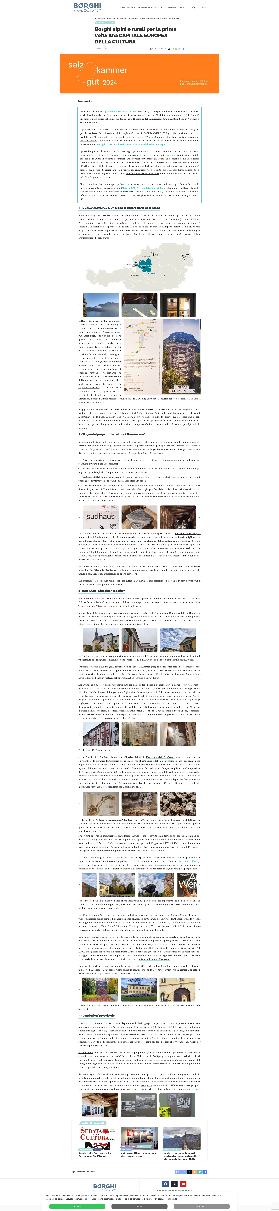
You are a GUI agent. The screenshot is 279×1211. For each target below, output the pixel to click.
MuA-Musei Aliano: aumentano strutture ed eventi (138, 1155)
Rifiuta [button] (139, 1206)
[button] (194, 7)
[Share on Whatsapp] (172, 49)
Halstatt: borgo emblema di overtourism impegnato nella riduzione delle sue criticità (180, 1156)
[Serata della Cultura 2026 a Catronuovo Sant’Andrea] (97, 1138)
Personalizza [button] (202, 1206)
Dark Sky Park (144, 398)
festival (109, 677)
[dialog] (139, 1201)
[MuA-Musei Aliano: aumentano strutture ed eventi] (139, 1138)
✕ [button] (232, 1195)
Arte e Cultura (128, 1146)
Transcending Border (119, 819)
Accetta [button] (77, 1206)
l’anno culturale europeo (142, 710)
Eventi (97, 1149)
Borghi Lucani (86, 1149)
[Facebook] (165, 1184)
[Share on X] (169, 49)
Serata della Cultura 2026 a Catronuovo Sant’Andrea (94, 1155)
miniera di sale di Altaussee (154, 959)
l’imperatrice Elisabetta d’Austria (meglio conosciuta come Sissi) (149, 666)
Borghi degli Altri (105, 23)
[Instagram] (174, 1184)
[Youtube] (183, 1184)
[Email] (175, 49)
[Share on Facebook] (165, 49)
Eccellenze (126, 1149)
